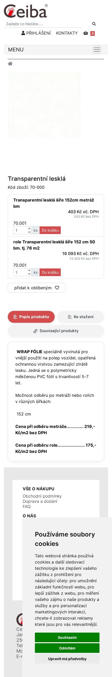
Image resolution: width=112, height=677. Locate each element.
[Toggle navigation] (97, 50)
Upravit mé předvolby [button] (67, 658)
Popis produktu (34, 316)
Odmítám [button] (67, 648)
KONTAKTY (67, 33)
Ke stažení (84, 316)
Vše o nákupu (38, 488)
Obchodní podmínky (42, 496)
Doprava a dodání (40, 501)
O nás (29, 515)
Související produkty (59, 330)
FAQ (26, 506)
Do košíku (50, 230)
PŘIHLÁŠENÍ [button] (38, 33)
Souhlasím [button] (67, 637)
